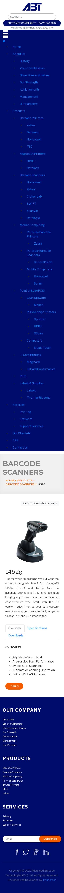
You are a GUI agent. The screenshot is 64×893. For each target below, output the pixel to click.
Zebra (31, 125)
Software (26, 419)
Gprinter (40, 319)
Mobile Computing (32, 225)
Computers (34, 340)
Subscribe (50, 838)
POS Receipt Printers (41, 312)
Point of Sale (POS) (32, 290)
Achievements (30, 89)
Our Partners (29, 104)
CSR (15, 440)
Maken (39, 305)
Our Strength (29, 82)
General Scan (43, 262)
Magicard (33, 362)
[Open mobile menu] (5, 34)
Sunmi (38, 283)
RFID (23, 376)
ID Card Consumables (41, 369)
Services (19, 404)
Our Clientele (22, 433)
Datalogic (33, 218)
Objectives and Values (34, 75)
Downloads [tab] (15, 635)
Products (19, 111)
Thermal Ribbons (38, 397)
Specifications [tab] (37, 628)
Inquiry (14, 686)
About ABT (8, 719)
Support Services (31, 426)
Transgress (49, 880)
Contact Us (20, 447)
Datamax (33, 132)
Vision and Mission (32, 68)
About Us (19, 54)
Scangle (32, 211)
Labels (31, 390)
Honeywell (34, 139)
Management (29, 96)
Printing (25, 412)
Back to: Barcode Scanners (40, 503)
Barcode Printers (31, 118)
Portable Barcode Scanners (39, 253)
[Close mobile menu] (4, 41)
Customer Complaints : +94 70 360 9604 (32, 23)
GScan (38, 333)
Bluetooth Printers (33, 153)
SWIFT (31, 203)
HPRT (31, 161)
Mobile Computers (39, 269)
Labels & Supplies (32, 383)
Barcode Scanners (32, 175)
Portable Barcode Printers (39, 234)
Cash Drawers (36, 298)
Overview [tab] (15, 628)
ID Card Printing (30, 355)
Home (17, 46)
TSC (30, 146)
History (25, 61)
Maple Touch (42, 347)
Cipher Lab (34, 196)
